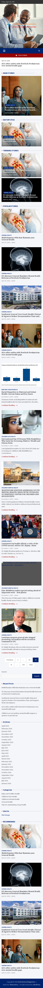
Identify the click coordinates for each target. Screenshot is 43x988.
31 (11, 665)
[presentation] (36, 73)
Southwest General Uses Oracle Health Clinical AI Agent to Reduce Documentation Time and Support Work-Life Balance (21, 316)
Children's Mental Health (10, 487)
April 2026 (5, 726)
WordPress (36, 985)
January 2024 (6, 783)
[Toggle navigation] (4, 50)
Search (4, 672)
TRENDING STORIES (11, 150)
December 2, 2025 (7, 548)
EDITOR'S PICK (9, 120)
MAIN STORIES (9, 73)
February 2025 (7, 762)
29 (29, 660)
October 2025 (6, 740)
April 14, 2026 (9, 113)
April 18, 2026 (7, 199)
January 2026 (6, 731)
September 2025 (7, 742)
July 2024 (5, 781)
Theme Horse (14, 985)
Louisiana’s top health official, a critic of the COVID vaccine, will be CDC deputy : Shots (20, 545)
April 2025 (5, 756)
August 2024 (6, 778)
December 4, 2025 (7, 397)
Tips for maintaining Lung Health (14, 805)
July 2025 (5, 748)
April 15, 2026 (6, 319)
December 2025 (7, 734)
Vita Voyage (6, 815)
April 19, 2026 (7, 144)
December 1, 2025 (7, 644)
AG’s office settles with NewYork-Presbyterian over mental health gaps (21, 65)
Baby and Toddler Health (10, 389)
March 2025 (6, 759)
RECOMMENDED (9, 822)
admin (16, 113)
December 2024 (7, 767)
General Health (10, 105)
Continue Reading (8, 405)
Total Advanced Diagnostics (26, 982)
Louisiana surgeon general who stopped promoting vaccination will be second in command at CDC (18, 640)
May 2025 (5, 753)
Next (31, 665)
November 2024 (7, 770)
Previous (10, 660)
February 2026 (7, 729)
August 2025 (6, 745)
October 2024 (6, 772)
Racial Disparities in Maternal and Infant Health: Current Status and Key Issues (19, 393)
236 (23, 665)
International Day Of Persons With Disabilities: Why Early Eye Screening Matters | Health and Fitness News (21, 441)
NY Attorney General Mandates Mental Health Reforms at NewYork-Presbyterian (20, 196)
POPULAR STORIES (10, 206)
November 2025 (7, 737)
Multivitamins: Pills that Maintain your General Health (21, 688)
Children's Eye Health (8, 436)
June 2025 (5, 750)
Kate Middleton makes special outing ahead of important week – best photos (21, 592)
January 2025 (6, 764)
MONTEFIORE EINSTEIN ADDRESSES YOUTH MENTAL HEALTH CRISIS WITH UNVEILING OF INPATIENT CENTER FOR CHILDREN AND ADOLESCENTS (21, 493)
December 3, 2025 (7, 446)
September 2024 (7, 775)
